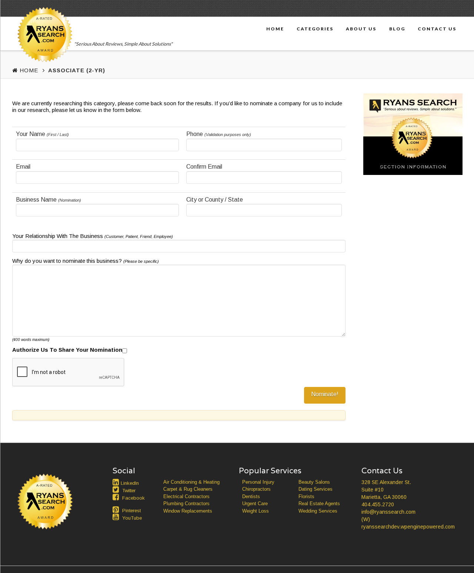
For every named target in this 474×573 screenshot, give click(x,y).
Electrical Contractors (186, 496)
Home (275, 28)
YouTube (132, 518)
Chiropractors (256, 489)
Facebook (133, 498)
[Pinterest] (117, 509)
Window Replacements (187, 511)
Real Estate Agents (319, 503)
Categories (315, 28)
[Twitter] (117, 489)
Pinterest (131, 510)
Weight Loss (255, 511)
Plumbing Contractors (186, 503)
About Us (361, 28)
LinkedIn (130, 483)
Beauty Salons (314, 482)
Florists (306, 496)
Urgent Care (255, 503)
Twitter (129, 490)
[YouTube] (117, 517)
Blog (397, 28)
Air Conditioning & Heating (191, 482)
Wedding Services (317, 511)
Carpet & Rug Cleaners (188, 489)
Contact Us (437, 28)
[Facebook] (117, 497)
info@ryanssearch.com (388, 512)
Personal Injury (258, 482)
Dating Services (315, 489)
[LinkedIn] (117, 482)
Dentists (251, 496)
